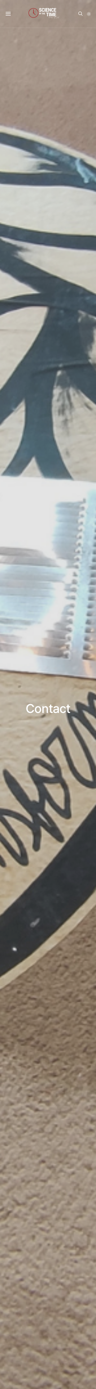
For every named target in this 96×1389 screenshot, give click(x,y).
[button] (89, 14)
